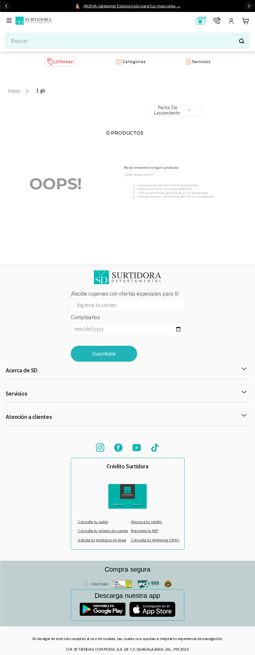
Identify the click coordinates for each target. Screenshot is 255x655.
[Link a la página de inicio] (14, 91)
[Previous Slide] (6, 5)
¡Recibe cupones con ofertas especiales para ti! (124, 294)
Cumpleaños (85, 317)
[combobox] (127, 41)
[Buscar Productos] (241, 40)
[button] (10, 21)
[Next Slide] (248, 5)
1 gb (40, 91)
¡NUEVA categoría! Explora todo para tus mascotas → (132, 5)
